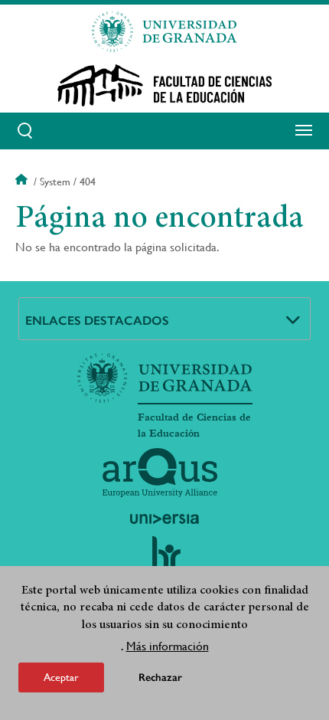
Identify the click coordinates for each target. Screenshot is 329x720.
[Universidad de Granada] (164, 31)
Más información (167, 646)
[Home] (164, 85)
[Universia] (164, 518)
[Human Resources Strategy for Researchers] (164, 560)
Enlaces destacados (97, 320)
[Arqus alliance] (160, 472)
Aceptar (61, 677)
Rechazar (160, 677)
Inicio (23, 181)
